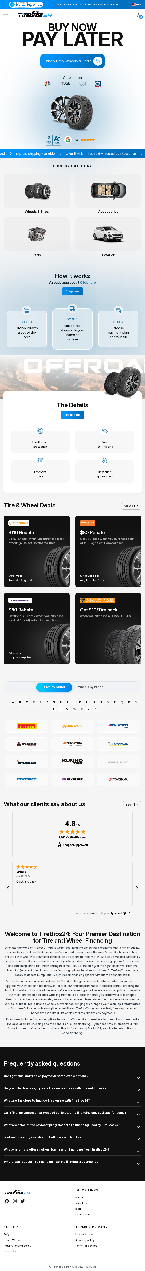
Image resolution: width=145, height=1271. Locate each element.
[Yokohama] (118, 779)
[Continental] (72, 726)
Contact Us (82, 1214)
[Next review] (137, 888)
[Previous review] (8, 888)
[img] (72, 831)
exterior (108, 255)
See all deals (72, 415)
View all (129, 506)
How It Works (12, 1240)
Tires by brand (54, 687)
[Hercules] (26, 744)
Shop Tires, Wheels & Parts (68, 61)
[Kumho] (72, 761)
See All (130, 805)
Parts (36, 255)
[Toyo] (26, 779)
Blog (78, 1209)
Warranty (10, 1251)
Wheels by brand (90, 687)
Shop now (72, 291)
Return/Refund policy (17, 1246)
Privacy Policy (84, 1234)
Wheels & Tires (37, 212)
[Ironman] (26, 761)
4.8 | (77, 139)
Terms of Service (86, 1246)
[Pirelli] (26, 726)
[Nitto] (118, 761)
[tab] (72, 1076)
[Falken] (118, 726)
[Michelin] (118, 744)
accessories (108, 212)
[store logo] (35, 14)
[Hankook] (72, 744)
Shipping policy (85, 1240)
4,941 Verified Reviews (72, 837)
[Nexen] (72, 779)
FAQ (6, 1234)
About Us (81, 1203)
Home (79, 1197)
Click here (88, 282)
